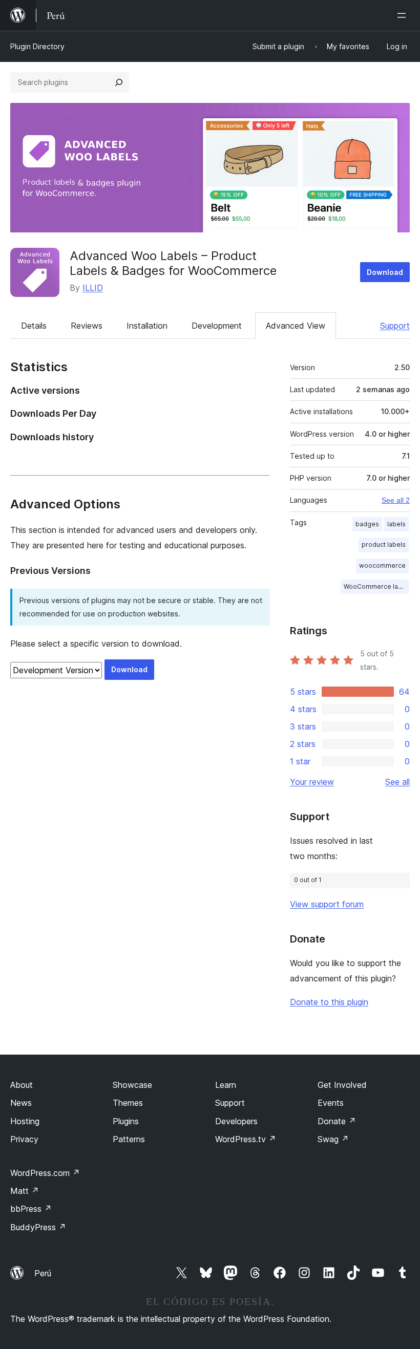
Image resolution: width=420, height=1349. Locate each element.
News (21, 1103)
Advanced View (295, 325)
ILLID (92, 288)
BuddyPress (38, 1227)
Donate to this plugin (329, 1002)
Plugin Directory (37, 46)
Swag (333, 1139)
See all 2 (396, 500)
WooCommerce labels (376, 586)
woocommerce (382, 565)
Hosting (24, 1121)
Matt (24, 1191)
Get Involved (342, 1085)
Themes (128, 1103)
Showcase (132, 1085)
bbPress (31, 1209)
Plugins (126, 1121)
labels (396, 524)
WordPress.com (45, 1173)
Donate (337, 1121)
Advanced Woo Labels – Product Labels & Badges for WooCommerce (173, 263)
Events (331, 1103)
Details (34, 325)
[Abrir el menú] (403, 15)
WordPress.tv (245, 1139)
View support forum (327, 904)
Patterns (129, 1139)
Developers (236, 1121)
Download (385, 272)
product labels (384, 544)
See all (397, 782)
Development (217, 325)
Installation (147, 325)
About (21, 1085)
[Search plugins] (119, 82)
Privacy (24, 1139)
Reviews (86, 325)
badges (367, 524)
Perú (42, 1273)
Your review (312, 782)
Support (395, 325)
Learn (225, 1085)
